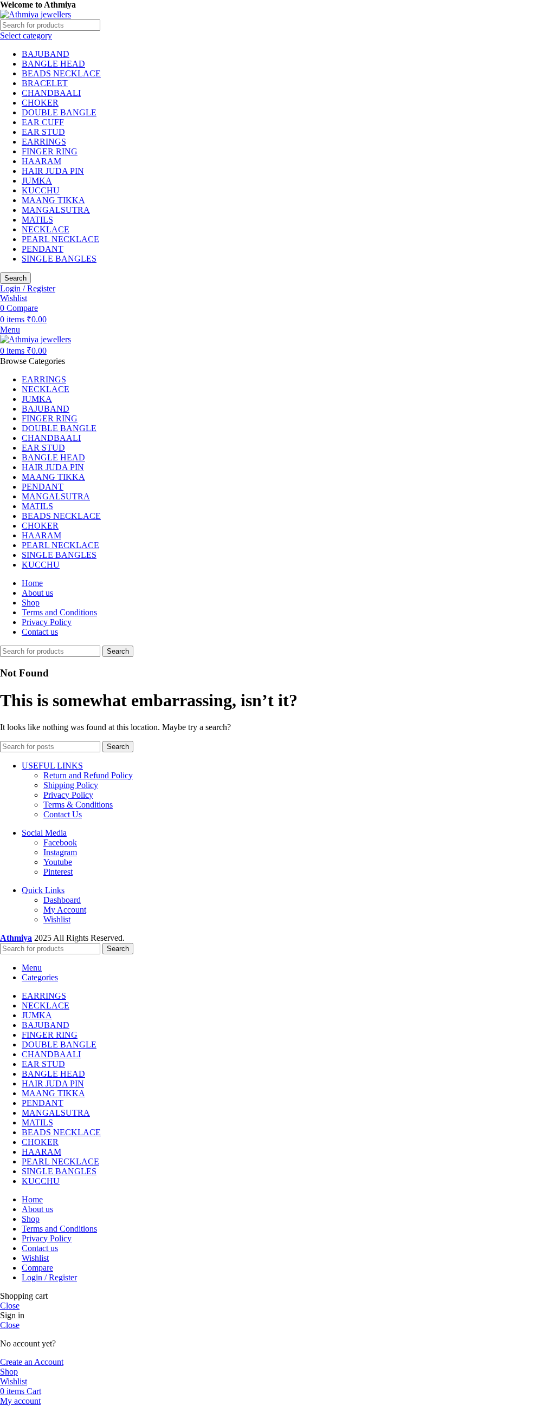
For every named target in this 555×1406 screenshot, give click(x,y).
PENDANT (42, 248)
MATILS (37, 219)
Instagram (60, 852)
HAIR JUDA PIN (53, 170)
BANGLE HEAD (53, 63)
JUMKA (37, 180)
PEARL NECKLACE (60, 239)
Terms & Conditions (78, 804)
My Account (64, 909)
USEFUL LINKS (52, 765)
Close (10, 1305)
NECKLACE (45, 229)
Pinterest (58, 871)
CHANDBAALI (51, 92)
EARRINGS (44, 141)
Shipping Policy (70, 785)
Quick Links (43, 890)
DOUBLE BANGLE (59, 112)
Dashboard (62, 899)
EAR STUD (43, 131)
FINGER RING (50, 151)
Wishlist (56, 919)
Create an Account (31, 1361)
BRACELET (45, 83)
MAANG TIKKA (53, 200)
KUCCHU (41, 190)
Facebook (60, 842)
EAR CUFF (43, 122)
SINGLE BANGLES (59, 258)
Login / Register (49, 1277)
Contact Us (62, 814)
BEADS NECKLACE (61, 73)
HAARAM (41, 161)
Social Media (44, 832)
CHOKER (40, 102)
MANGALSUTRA (56, 209)
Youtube (57, 862)
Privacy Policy (68, 794)
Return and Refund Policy (88, 775)
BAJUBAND (45, 53)
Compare (37, 1267)
